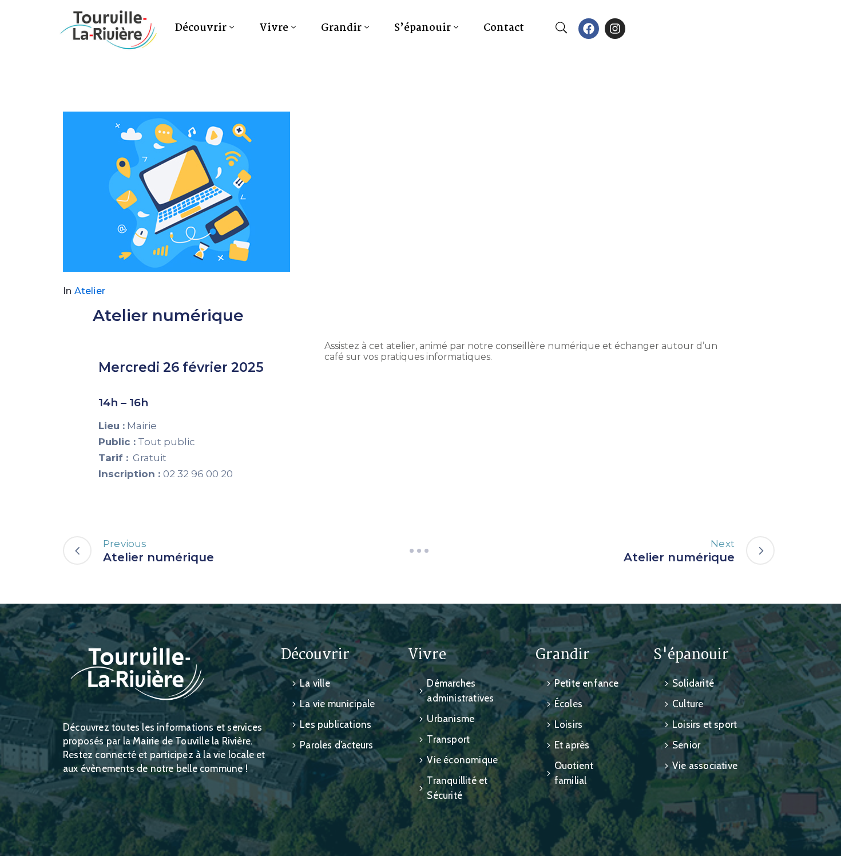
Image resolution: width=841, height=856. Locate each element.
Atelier (89, 291)
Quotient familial (574, 773)
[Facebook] (588, 28)
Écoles (568, 704)
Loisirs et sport (704, 724)
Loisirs (568, 724)
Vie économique (462, 760)
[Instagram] (615, 28)
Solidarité (693, 683)
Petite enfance (586, 683)
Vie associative (704, 765)
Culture (687, 704)
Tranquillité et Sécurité (457, 788)
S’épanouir (422, 28)
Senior (686, 745)
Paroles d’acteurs (336, 745)
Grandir (341, 28)
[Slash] (418, 550)
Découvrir (201, 28)
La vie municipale (337, 704)
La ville (315, 683)
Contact (503, 28)
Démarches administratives (460, 690)
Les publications (335, 724)
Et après (572, 745)
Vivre (273, 28)
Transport (448, 739)
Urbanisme (450, 718)
